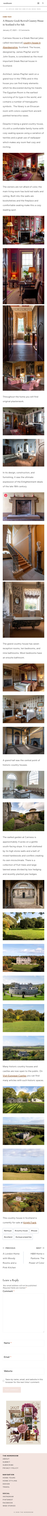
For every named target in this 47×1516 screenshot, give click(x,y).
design (34, 9)
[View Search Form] (43, 3)
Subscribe (8, 1465)
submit (6, 1462)
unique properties (24, 1237)
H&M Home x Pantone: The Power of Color (36, 1255)
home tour (18, 9)
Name (8, 1342)
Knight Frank (29, 1222)
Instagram (8, 1497)
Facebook (8, 1503)
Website (8, 1371)
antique (8, 1231)
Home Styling (26, 9)
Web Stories (9, 1506)
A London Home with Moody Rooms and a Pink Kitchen (11, 1258)
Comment (8, 1291)
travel (39, 9)
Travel (6, 1487)
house (34, 1231)
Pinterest (8, 1500)
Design (6, 1484)
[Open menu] (38, 3)
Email (7, 1357)
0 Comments (24, 30)
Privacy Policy (10, 1468)
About (6, 1459)
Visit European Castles (14, 1075)
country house (21, 1231)
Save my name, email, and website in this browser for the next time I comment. (24, 1380)
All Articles (10, 9)
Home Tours (9, 1478)
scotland (8, 1237)
